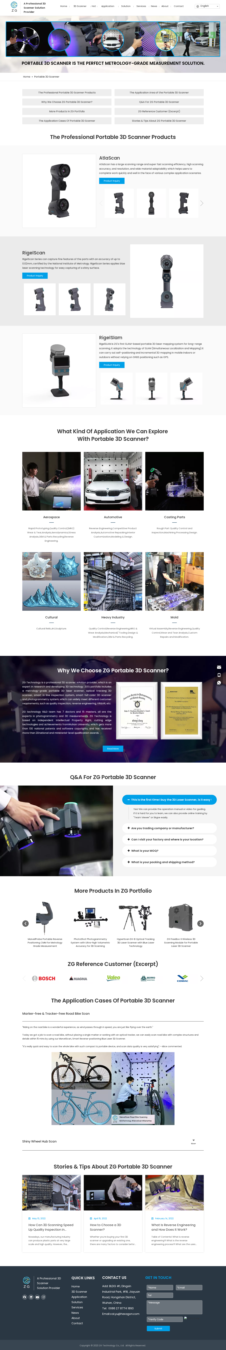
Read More (113, 748)
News (75, 1313)
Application (79, 1297)
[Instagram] (43, 1297)
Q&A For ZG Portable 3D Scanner (159, 102)
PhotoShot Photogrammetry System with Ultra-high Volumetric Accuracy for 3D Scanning (45, 942)
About (75, 1318)
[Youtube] (37, 1297)
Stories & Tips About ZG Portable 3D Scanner (159, 121)
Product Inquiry (112, 180)
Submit (158, 1328)
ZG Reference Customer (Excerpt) (159, 111)
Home (75, 1286)
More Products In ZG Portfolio (67, 111)
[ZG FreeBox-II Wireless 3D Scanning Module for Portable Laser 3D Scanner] (135, 918)
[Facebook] (24, 1297)
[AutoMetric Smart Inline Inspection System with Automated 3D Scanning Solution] (181, 918)
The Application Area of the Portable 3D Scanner (159, 92)
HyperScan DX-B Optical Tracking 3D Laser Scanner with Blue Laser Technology (90, 942)
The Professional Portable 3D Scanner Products (67, 92)
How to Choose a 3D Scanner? (105, 1227)
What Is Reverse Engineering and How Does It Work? (173, 1227)
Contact (77, 1323)
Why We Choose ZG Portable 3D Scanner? (66, 102)
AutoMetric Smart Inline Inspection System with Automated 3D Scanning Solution (181, 942)
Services (77, 1307)
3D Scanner (79, 1292)
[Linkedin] (31, 1297)
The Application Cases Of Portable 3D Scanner (67, 121)
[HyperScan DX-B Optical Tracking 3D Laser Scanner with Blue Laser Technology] (90, 918)
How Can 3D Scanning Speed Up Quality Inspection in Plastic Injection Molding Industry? (50, 1227)
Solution (77, 1302)
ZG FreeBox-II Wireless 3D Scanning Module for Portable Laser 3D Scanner (136, 942)
